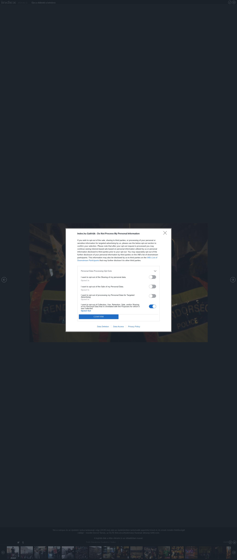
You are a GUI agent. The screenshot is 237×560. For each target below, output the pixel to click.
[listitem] (118, 271)
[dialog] (118, 280)
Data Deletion (103, 326)
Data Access (118, 326)
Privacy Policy (134, 326)
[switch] (152, 277)
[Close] (166, 233)
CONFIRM (99, 317)
